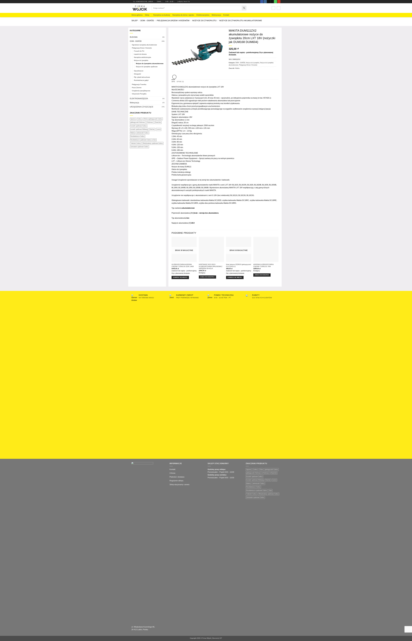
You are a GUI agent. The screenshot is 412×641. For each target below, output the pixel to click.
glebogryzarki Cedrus (155, 119)
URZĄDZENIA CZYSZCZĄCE (141, 107)
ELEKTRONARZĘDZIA (139, 98)
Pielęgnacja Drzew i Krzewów (173, 20)
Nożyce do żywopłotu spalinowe (147, 66)
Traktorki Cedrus (135, 143)
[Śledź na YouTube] (278, 1)
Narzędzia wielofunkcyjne (142, 57)
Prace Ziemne (136, 87)
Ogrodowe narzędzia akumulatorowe (144, 45)
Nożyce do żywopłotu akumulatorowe (240, 20)
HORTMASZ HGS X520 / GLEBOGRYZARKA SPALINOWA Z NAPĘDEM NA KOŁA (210, 266)
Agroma (132, 119)
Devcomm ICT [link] (217, 638)
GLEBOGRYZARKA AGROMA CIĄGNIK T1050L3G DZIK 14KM (183, 265)
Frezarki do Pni (139, 51)
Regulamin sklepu (176, 481)
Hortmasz (150, 122)
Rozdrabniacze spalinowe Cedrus (140, 140)
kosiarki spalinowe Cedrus (138, 126)
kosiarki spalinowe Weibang (139, 129)
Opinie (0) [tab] (180, 81)
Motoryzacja (216, 15)
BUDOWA (134, 37)
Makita (132, 133)
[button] (273, 8)
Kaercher (158, 122)
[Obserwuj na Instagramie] (265, 1)
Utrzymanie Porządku (139, 94)
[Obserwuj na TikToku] (268, 1)
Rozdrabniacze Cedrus (137, 136)
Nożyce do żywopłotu (204, 20)
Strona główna (136, 15)
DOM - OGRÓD (147, 20)
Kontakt (226, 15)
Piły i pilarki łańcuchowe (142, 77)
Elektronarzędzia (202, 15)
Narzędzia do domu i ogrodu (183, 15)
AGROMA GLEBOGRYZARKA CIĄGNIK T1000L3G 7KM (263, 265)
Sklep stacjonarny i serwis (179, 484)
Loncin (159, 129)
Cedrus (139, 119)
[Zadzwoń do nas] (275, 1)
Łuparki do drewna (140, 54)
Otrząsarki (137, 74)
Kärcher (152, 129)
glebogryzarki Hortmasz (137, 122)
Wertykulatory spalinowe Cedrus (153, 143)
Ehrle (145, 119)
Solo (154, 140)
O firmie (172, 473)
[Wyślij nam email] (272, 1)
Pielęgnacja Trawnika (139, 84)
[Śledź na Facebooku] (261, 1)
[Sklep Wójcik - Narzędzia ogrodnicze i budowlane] (139, 8)
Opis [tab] (173, 81)
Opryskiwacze (138, 71)
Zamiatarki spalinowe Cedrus (139, 146)
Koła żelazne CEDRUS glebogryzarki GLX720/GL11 (238, 265)
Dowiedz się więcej (180, 277)
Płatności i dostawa (177, 477)
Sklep (147, 15)
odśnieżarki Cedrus (143, 133)
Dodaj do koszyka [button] (207, 277)
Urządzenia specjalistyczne (141, 91)
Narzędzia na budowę (161, 15)
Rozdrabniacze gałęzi (141, 80)
